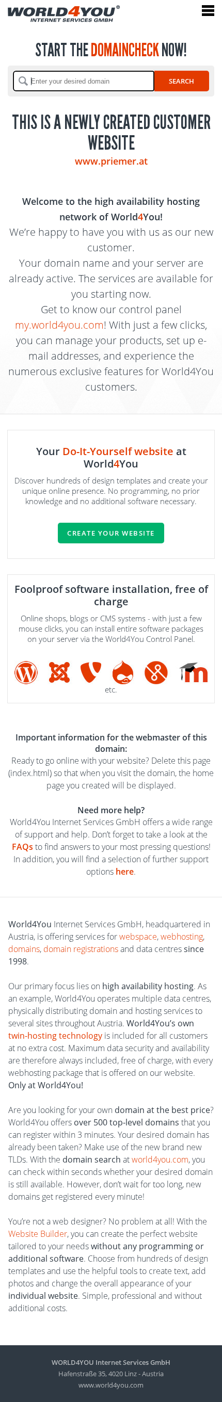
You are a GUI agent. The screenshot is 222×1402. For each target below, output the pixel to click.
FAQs (22, 846)
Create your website (111, 533)
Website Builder (37, 1233)
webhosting (182, 936)
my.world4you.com (59, 325)
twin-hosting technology (55, 1035)
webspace (138, 936)
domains (24, 949)
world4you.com (160, 1159)
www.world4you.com (111, 1385)
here (125, 871)
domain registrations (80, 949)
